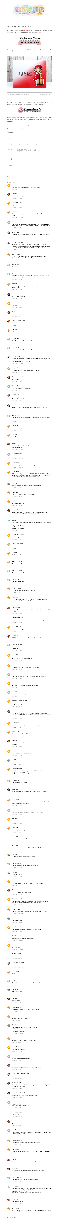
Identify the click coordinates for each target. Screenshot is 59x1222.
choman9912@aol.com (18, 700)
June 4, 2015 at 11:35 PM (17, 1203)
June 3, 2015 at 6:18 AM (17, 325)
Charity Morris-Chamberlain (19, 1073)
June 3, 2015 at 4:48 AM (17, 238)
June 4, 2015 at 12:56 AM (17, 967)
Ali (12, 1130)
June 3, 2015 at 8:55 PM (17, 867)
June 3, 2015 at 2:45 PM (17, 613)
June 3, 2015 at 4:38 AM (17, 198)
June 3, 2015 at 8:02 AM (17, 372)
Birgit (13, 483)
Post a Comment (11, 1217)
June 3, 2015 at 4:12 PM (17, 687)
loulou (13, 510)
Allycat (14, 1149)
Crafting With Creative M (18, 528)
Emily (13, 501)
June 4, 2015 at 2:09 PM (17, 1164)
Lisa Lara (14, 394)
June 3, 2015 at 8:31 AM (17, 390)
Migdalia (14, 520)
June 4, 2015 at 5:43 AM (17, 1078)
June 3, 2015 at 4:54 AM (17, 249)
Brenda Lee (15, 1082)
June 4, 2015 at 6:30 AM (17, 1107)
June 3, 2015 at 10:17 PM (17, 894)
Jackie (13, 597)
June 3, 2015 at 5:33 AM (17, 298)
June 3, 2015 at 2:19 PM (17, 548)
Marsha (14, 1056)
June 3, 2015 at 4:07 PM (17, 669)
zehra (13, 283)
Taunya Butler (15, 471)
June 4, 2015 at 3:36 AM (17, 1011)
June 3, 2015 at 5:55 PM (17, 784)
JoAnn (13, 1199)
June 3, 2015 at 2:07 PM (17, 539)
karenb (14, 294)
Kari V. (13, 385)
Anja (13, 872)
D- (12, 1025)
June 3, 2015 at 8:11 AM (17, 381)
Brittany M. (15, 405)
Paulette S (15, 1186)
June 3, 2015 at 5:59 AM (17, 316)
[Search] (51, 4)
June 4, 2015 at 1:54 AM (17, 976)
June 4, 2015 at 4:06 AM (17, 1033)
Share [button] (8, 176)
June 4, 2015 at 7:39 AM (17, 1125)
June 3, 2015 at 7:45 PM (17, 823)
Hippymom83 (16, 202)
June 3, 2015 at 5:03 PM (17, 736)
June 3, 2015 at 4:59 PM (17, 718)
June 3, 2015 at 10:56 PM (17, 913)
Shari (13, 443)
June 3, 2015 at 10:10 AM (17, 439)
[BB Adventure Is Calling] (11, 144)
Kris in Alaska (15, 1140)
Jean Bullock (15, 1038)
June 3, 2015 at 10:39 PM (17, 904)
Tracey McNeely (16, 890)
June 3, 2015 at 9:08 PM (17, 876)
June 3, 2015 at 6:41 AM (17, 351)
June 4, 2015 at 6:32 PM (17, 1181)
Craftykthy (15, 579)
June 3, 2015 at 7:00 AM (17, 363)
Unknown (14, 347)
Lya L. (13, 434)
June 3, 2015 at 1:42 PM (17, 515)
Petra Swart (15, 1121)
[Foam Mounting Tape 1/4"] (11, 159)
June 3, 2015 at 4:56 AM (17, 260)
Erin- (13, 1159)
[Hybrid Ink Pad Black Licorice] (28, 144)
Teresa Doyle (15, 588)
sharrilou (14, 211)
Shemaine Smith (16, 377)
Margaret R (15, 368)
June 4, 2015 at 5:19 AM (17, 1051)
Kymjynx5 (14, 818)
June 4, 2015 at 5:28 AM (17, 1060)
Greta (13, 193)
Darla (13, 750)
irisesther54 (15, 303)
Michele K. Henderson (18, 320)
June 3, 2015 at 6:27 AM (17, 343)
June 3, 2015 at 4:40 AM (17, 217)
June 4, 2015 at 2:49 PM (17, 1172)
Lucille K (14, 232)
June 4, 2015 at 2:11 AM (17, 985)
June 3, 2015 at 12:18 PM (17, 487)
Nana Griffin (15, 626)
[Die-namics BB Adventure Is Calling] (19, 144)
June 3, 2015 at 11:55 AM (17, 478)
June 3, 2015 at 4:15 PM (17, 696)
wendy (14, 1168)
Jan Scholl (14, 356)
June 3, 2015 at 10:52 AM (17, 449)
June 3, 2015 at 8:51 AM (17, 411)
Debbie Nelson (16, 453)
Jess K (13, 185)
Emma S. (14, 780)
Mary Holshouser (16, 768)
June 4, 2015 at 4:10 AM (17, 1042)
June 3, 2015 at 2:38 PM (17, 583)
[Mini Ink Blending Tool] (36, 144)
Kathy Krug (15, 1177)
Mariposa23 (15, 1007)
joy (13, 980)
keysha (14, 635)
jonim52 (14, 989)
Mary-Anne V (15, 927)
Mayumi (14, 415)
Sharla (13, 789)
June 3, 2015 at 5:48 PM (17, 775)
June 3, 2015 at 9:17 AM (17, 421)
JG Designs (15, 944)
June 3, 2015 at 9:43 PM (17, 885)
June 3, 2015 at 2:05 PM (17, 530)
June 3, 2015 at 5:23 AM (17, 279)
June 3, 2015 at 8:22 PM (17, 841)
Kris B (13, 273)
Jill (12, 759)
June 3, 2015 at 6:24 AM (17, 334)
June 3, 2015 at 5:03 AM (17, 269)
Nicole (13, 492)
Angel (13, 311)
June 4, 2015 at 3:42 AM (17, 1020)
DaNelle (14, 338)
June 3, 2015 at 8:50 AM (17, 400)
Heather (14, 711)
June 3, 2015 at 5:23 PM (17, 755)
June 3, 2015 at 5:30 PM (17, 764)
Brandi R (14, 254)
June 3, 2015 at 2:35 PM (17, 566)
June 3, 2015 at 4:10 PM (17, 678)
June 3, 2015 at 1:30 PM (17, 505)
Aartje (13, 740)
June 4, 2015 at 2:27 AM (17, 993)
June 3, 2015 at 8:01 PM (17, 832)
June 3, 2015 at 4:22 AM (17, 189)
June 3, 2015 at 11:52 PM (17, 931)
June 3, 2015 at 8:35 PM (17, 858)
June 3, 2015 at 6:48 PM (17, 805)
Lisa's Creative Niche (17, 962)
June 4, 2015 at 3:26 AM (17, 1002)
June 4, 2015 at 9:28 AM (17, 1135)
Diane (13, 222)
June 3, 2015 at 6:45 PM (17, 795)
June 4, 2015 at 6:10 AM (17, 1097)
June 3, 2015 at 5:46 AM (17, 307)
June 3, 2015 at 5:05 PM (17, 746)
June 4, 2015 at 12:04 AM (17, 940)
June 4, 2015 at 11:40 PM (17, 1214)
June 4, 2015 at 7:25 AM (17, 1116)
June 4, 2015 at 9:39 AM (17, 1144)
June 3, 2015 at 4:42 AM (17, 227)
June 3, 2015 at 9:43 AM (17, 430)
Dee (13, 691)
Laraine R (14, 1047)
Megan (14, 674)
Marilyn (14, 918)
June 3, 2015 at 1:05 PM (17, 496)
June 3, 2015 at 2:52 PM (17, 622)
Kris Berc (14, 264)
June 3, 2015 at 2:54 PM (17, 631)
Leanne (14, 552)
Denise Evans (15, 899)
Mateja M (14, 425)
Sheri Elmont (15, 936)
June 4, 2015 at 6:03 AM (17, 1088)
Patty (13, 1064)
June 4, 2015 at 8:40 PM (17, 1194)
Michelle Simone (16, 543)
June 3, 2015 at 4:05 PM (17, 660)
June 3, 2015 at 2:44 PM (17, 603)
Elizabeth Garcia (16, 617)
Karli (13, 998)
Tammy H (14, 881)
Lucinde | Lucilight (17, 534)
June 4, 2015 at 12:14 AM (17, 958)
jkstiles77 (14, 731)
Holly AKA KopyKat (17, 1093)
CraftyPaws (15, 854)
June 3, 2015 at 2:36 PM (17, 574)
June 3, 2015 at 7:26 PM (17, 814)
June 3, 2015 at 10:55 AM (17, 467)
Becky (13, 654)
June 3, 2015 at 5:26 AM (17, 289)
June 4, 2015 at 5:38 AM (17, 1069)
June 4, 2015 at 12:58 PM (17, 1155)
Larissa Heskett (16, 242)
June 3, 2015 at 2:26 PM (17, 557)
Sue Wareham (16, 561)
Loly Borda (15, 863)
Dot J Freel (15, 607)
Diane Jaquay (15, 644)
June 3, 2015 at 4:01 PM (17, 650)
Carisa (13, 329)
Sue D (13, 827)
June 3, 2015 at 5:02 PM (17, 727)
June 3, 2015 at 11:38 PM (17, 922)
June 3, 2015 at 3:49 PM (17, 640)
